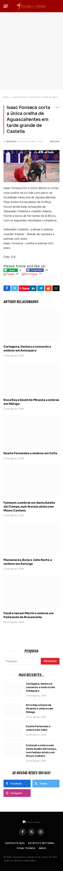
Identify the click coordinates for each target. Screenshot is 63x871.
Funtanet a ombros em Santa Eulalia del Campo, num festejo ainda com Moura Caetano (29, 506)
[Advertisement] (31, 51)
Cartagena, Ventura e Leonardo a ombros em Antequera (27, 348)
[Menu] (6, 6)
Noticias (54, 141)
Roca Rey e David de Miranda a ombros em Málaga (39, 708)
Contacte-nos (15, 843)
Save (26, 288)
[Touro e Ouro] (31, 6)
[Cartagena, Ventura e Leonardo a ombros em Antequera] (31, 325)
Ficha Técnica (26, 848)
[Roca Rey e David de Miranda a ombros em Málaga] (31, 378)
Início (6, 97)
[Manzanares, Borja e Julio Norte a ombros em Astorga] (31, 538)
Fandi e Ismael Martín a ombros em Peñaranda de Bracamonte (29, 615)
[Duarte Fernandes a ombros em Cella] (31, 431)
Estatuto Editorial (41, 843)
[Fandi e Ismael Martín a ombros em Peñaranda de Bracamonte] (31, 591)
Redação (11, 141)
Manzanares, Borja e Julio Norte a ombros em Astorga (28, 562)
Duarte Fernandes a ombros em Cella (30, 453)
